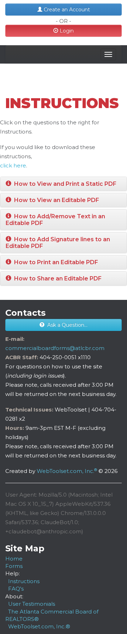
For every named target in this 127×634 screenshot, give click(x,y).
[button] (63, 183)
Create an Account (66, 9)
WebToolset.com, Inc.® (39, 626)
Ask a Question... (65, 325)
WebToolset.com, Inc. (67, 471)
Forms (14, 566)
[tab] (63, 184)
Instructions (24, 581)
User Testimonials (31, 603)
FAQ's (16, 588)
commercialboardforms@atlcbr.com (54, 348)
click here (13, 165)
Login (66, 31)
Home (14, 558)
